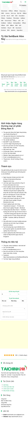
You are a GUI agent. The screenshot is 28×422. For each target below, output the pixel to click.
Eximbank (3, 30)
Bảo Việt (19, 13)
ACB (7, 25)
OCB (16, 15)
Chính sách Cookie (8, 389)
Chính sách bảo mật (8, 387)
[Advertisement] (14, 58)
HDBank (16, 11)
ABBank (12, 25)
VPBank (24, 23)
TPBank (15, 20)
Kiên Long (13, 13)
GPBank (11, 11)
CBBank (25, 13)
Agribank (13, 30)
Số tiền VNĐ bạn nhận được (8, 317)
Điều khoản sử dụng (8, 391)
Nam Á (8, 15)
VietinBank (3, 28)
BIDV (8, 30)
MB (13, 28)
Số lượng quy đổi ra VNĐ (8, 305)
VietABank (3, 23)
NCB (12, 15)
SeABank (23, 18)
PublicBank (9, 18)
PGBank (3, 18)
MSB (16, 25)
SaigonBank (19, 30)
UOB (19, 20)
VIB (22, 20)
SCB (20, 25)
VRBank (3, 25)
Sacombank (18, 28)
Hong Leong (22, 11)
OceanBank (21, 15)
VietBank (9, 23)
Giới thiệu (5, 385)
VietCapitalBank (17, 23)
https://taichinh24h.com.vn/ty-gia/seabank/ (16, 91)
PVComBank (16, 18)
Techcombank (8, 20)
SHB (2, 20)
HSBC (2, 13)
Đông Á (9, 28)
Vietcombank (4, 11)
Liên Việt (3, 15)
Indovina (7, 13)
